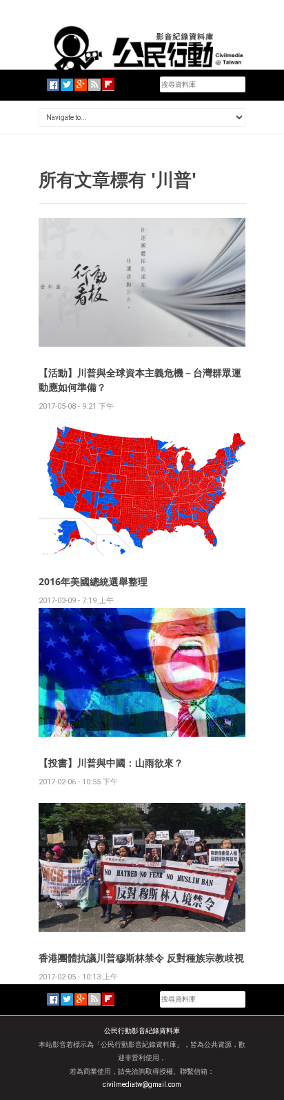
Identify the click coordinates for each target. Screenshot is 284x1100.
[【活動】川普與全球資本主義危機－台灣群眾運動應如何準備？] (142, 281)
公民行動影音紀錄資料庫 (142, 1031)
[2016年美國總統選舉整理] (142, 490)
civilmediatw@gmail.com (142, 1084)
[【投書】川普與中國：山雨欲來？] (142, 671)
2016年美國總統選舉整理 (93, 581)
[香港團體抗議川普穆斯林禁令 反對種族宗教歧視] (142, 867)
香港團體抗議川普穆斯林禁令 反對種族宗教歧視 (141, 957)
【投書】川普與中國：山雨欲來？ (111, 762)
